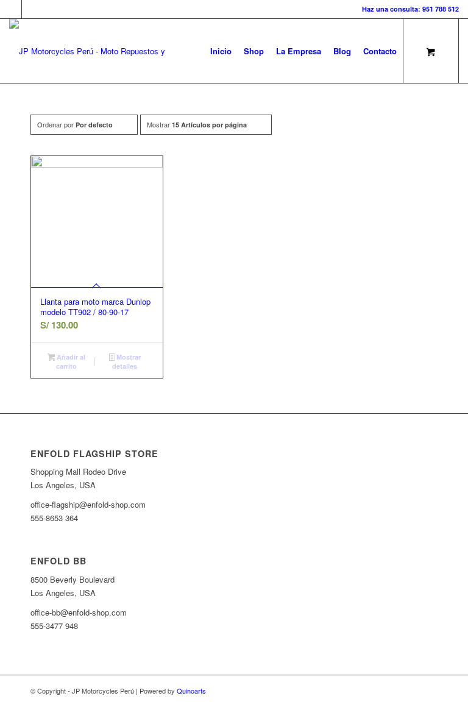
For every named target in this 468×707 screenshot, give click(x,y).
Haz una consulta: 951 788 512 (410, 8)
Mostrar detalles (126, 361)
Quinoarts (191, 690)
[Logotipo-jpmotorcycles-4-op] (105, 51)
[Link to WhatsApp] (31, 9)
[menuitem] (221, 51)
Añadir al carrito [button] (70, 361)
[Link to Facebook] (12, 9)
